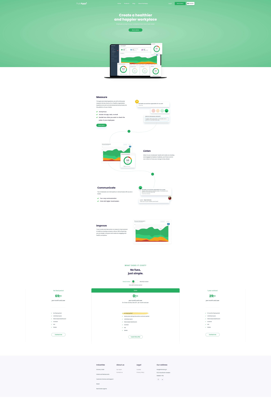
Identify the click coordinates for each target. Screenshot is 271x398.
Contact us (119, 372)
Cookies (139, 369)
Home (119, 3)
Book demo (180, 3)
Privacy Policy (140, 372)
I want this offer (135, 337)
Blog (134, 3)
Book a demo (135, 30)
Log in (170, 3)
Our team (119, 369)
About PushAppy (143, 3)
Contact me (58, 334)
